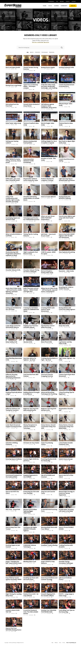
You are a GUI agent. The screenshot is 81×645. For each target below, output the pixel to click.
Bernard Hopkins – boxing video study (47, 271)
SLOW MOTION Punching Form (49, 510)
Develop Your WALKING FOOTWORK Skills (48, 611)
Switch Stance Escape (66, 459)
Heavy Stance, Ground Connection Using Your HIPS (48, 426)
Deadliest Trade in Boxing (49, 545)
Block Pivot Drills (46, 342)
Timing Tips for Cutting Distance (30, 235)
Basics (32, 52)
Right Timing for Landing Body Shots (14, 595)
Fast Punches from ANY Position (30, 375)
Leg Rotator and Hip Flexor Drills (65, 342)
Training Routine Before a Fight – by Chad (49, 359)
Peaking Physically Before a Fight (14, 393)
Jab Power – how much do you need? (48, 235)
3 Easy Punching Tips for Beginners (66, 393)
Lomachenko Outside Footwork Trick (66, 443)
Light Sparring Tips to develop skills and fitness (67, 179)
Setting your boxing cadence (12, 142)
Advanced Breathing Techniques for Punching (49, 393)
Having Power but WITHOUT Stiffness (65, 197)
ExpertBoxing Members (13, 5)
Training (51, 52)
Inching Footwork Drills (66, 67)
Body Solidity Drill (11, 342)
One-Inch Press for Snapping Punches (47, 375)
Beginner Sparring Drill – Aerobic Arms (49, 409)
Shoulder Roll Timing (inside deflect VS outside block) (31, 198)
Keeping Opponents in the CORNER (30, 476)
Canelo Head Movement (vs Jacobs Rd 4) (66, 85)
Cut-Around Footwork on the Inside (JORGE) (14, 476)
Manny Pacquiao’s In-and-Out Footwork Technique (30, 426)
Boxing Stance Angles (48, 67)
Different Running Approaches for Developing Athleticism (13, 376)
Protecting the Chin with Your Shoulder (31, 492)
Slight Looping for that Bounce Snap (30, 253)
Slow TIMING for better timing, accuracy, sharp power (13, 160)
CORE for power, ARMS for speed (48, 253)
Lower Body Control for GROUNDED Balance (13, 326)
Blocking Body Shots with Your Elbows (49, 528)
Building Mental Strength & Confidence (31, 393)
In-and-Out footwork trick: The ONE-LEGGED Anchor (30, 611)
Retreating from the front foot (12, 105)
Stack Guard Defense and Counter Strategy (49, 578)
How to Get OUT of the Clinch (66, 476)
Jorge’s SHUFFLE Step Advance (48, 562)
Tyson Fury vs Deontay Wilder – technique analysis (30, 86)
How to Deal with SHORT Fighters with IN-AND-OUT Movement (67, 235)
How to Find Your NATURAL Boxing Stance (13, 629)
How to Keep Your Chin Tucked (13, 528)
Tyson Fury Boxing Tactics (47, 443)
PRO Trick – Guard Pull (13, 509)
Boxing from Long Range (13, 85)
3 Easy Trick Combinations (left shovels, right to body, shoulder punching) (13, 199)
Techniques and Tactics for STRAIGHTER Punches (31, 218)
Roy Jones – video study (66, 271)
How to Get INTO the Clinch (12, 492)
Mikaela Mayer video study (65, 104)
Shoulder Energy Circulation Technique (66, 562)
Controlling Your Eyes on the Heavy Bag (67, 611)
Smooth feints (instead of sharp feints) (31, 105)
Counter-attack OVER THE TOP (12, 611)
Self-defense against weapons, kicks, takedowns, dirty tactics (49, 105)
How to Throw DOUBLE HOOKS (66, 528)
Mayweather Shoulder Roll (66, 409)
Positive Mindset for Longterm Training (47, 179)
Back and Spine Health (13, 67)
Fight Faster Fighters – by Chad (67, 359)
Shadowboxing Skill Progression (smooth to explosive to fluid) (13, 253)
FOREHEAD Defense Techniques (29, 546)
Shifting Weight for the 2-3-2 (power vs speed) (49, 142)
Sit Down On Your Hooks (31, 443)
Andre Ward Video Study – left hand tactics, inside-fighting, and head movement (14, 290)
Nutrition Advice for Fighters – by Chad (29, 359)
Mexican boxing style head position (30, 142)
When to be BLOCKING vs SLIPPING (14, 235)
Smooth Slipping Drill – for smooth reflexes (48, 595)
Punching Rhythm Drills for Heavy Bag (48, 460)
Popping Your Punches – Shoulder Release (31, 326)
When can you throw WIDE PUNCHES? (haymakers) (48, 217)
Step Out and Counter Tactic (48, 492)
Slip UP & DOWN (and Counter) (48, 476)
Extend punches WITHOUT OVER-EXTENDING (28, 160)
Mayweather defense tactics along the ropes (30, 179)
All (28, 52)
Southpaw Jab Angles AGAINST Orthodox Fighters (30, 529)
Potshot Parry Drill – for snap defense (31, 595)
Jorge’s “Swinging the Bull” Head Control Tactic (14, 562)
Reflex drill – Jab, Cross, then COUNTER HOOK (13, 179)
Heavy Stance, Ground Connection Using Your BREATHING (66, 426)
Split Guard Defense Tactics (65, 578)
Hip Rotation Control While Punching (47, 326)
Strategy (37, 52)
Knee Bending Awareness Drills (14, 359)
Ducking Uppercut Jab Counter (13, 546)
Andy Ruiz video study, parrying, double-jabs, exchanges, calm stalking (49, 86)
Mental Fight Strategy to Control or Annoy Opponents (66, 493)
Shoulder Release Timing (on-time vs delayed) (31, 270)
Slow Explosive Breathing (67, 252)
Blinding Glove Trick (29, 561)
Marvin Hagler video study (47, 124)
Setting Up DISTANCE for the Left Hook (13, 308)
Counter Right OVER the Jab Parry (31, 460)
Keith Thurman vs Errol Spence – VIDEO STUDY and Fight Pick (30, 289)
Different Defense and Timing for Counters (13, 409)
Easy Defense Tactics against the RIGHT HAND (13, 578)
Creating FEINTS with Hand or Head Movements (48, 309)
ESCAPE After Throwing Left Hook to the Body (66, 510)
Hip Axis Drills (27, 342)
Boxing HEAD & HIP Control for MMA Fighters (67, 308)
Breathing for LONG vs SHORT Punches (66, 288)
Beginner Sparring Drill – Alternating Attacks (31, 409)
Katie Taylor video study (13, 123)
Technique (44, 52)
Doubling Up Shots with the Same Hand (30, 578)
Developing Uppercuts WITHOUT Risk (13, 218)
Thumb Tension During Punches (30, 68)
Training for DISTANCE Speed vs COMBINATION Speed (31, 309)
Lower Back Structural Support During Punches (13, 425)
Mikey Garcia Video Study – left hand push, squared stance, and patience (49, 289)
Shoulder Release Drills (13, 270)
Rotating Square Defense (14, 459)
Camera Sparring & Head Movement (67, 375)
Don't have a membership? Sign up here (40, 42)
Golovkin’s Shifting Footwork (12, 443)
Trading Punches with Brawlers (66, 546)
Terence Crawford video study (31, 124)
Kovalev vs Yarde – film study (48, 159)
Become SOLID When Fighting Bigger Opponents (30, 511)
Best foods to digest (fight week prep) (67, 142)
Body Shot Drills (64, 326)
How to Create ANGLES (48, 197)
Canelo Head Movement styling (66, 160)
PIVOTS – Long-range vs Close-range (66, 595)
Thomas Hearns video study (66, 124)
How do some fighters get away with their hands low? (67, 217)
